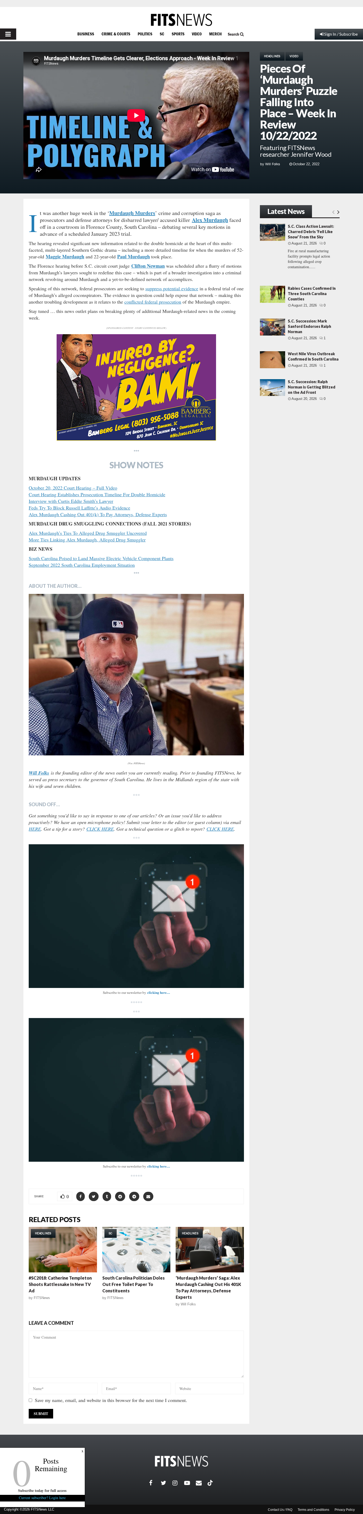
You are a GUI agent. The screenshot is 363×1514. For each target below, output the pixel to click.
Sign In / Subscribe (341, 33)
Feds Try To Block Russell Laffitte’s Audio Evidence (79, 507)
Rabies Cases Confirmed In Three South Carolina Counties (312, 293)
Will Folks (272, 164)
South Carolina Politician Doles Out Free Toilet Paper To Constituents (133, 1284)
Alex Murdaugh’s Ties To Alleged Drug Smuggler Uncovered (88, 533)
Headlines (272, 56)
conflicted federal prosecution (152, 302)
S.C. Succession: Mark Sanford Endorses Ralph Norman (309, 326)
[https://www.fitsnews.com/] (181, 20)
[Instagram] (178, 1483)
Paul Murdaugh (133, 256)
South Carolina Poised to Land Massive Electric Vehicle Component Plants (101, 558)
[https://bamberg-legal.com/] (136, 439)
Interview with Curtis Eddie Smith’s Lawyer (71, 501)
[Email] (202, 1483)
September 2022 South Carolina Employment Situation (82, 565)
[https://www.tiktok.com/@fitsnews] (211, 1483)
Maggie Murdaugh (65, 256)
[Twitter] (166, 1483)
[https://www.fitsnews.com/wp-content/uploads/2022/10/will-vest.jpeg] (136, 675)
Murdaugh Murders (132, 213)
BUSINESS (85, 33)
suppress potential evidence (171, 288)
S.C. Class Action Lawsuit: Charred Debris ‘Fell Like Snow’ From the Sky (311, 231)
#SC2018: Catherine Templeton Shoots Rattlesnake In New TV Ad (60, 1284)
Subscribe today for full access (42, 1490)
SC (162, 33)
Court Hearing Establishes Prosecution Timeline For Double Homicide (97, 494)
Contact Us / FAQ (280, 1510)
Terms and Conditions (313, 1510)
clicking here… (158, 992)
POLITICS (145, 33)
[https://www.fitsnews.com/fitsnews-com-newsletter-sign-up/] (136, 916)
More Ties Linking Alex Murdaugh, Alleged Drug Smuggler (87, 539)
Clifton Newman (148, 265)
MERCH (215, 33)
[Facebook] (155, 1483)
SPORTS (178, 33)
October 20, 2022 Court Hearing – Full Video (73, 488)
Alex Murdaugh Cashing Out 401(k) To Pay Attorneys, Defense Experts (98, 514)
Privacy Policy (345, 1510)
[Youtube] (190, 1483)
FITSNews (42, 1298)
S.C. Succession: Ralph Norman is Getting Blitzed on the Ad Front (311, 387)
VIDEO (197, 33)
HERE (35, 829)
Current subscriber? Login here (42, 1497)
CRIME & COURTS (116, 33)
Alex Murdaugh (210, 220)
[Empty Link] (333, 211)
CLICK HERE (100, 829)
